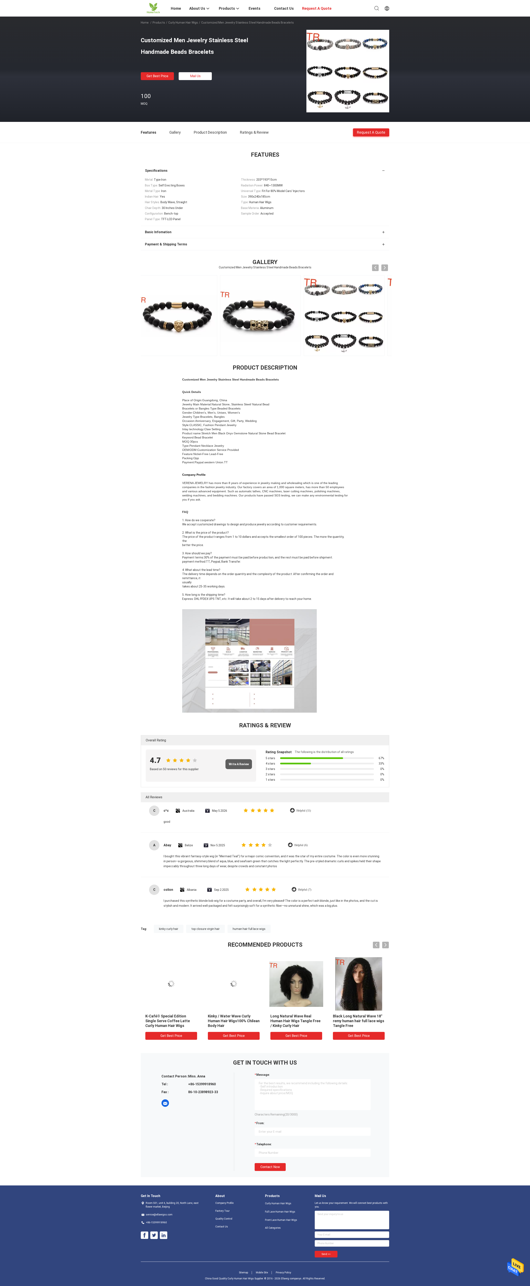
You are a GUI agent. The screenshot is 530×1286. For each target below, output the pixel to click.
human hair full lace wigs (249, 929)
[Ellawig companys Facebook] (144, 1235)
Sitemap (243, 1272)
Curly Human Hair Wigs (183, 22)
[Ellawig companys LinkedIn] (163, 1235)
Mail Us (195, 76)
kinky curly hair (168, 929)
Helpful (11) (303, 810)
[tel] (177, 1103)
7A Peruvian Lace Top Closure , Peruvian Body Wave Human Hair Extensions (295, 1021)
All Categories (273, 1227)
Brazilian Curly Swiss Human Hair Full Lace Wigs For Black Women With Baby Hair (170, 1021)
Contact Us (221, 1226)
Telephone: (264, 1144)
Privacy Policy (283, 1272)
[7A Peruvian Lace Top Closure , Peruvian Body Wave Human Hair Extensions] (296, 983)
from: (260, 1123)
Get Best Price (157, 76)
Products (159, 22)
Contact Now (270, 1167)
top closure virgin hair (205, 929)
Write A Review (239, 764)
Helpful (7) (304, 889)
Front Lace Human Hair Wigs (281, 1220)
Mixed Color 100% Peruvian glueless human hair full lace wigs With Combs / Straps (232, 1021)
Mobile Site (262, 1272)
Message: (263, 1074)
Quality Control (223, 1218)
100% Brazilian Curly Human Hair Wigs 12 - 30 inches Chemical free (356, 1021)
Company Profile (224, 1203)
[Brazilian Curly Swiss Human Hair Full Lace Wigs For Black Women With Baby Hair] (171, 983)
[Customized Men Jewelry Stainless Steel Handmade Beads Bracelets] (347, 71)
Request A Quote (371, 132)
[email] (165, 1103)
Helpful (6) (301, 845)
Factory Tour (222, 1210)
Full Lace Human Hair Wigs (280, 1211)
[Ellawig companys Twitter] (154, 1235)
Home (145, 22)
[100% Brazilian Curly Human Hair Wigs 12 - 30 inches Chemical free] (359, 983)
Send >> (326, 1254)
